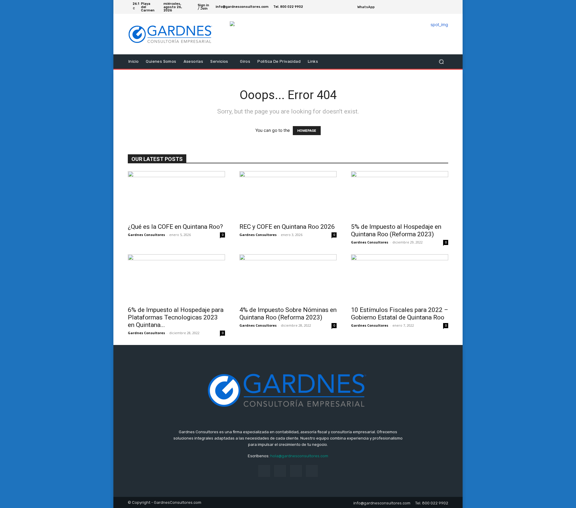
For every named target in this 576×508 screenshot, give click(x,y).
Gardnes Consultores (146, 234)
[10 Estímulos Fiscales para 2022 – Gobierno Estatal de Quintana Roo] (399, 278)
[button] (441, 62)
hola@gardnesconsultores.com (299, 456)
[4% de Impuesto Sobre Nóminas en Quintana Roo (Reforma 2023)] (288, 278)
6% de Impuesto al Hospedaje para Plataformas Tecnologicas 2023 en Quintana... (176, 317)
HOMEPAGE (306, 131)
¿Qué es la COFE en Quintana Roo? (175, 226)
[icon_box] (369, 8)
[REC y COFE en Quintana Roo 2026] (288, 195)
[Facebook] (430, 7)
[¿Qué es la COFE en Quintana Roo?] (176, 195)
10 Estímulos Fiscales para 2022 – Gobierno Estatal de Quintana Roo (399, 313)
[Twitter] (437, 7)
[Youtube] (444, 7)
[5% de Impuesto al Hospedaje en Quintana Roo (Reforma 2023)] (399, 195)
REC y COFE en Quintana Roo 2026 (287, 226)
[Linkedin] (280, 471)
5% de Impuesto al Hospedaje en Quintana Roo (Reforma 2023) (396, 230)
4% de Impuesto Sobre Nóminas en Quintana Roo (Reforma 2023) (288, 313)
